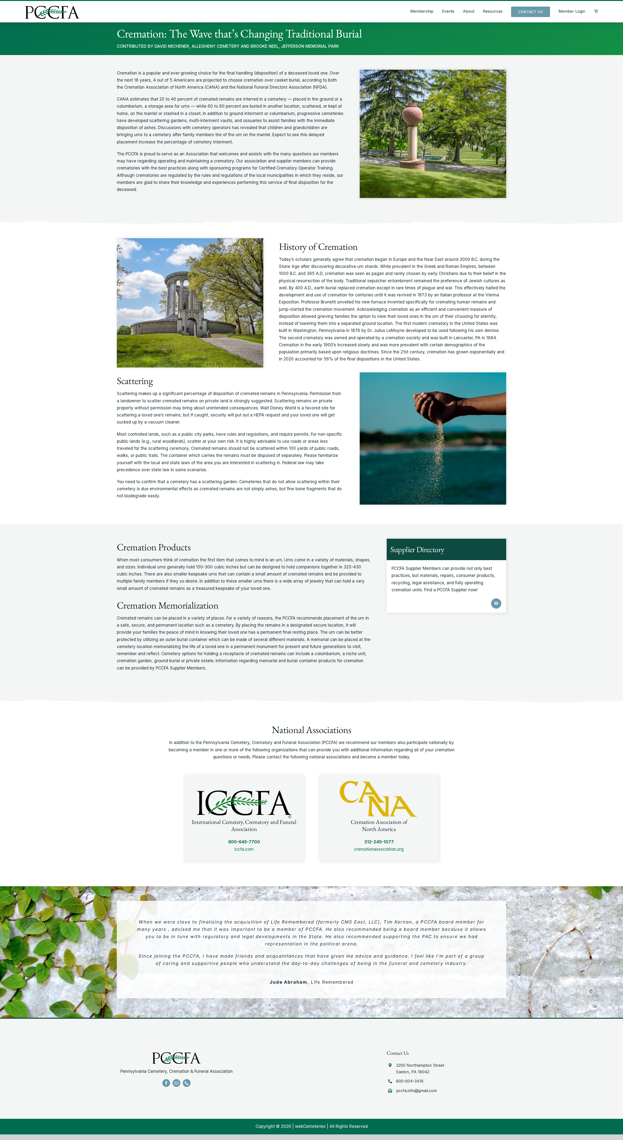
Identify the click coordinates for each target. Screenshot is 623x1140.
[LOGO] (52, 7)
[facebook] (166, 1083)
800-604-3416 (409, 1081)
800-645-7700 (244, 841)
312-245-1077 (379, 841)
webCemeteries (310, 1126)
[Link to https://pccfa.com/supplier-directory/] (496, 603)
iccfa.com (244, 849)
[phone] (187, 1083)
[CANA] (176, 1054)
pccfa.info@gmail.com (416, 1090)
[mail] (176, 1083)
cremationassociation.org (379, 849)
